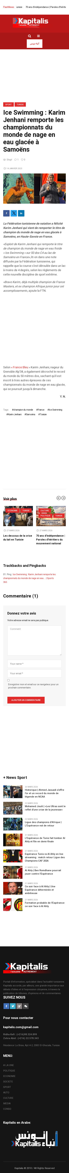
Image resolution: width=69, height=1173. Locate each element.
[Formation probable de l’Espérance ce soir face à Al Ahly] (12, 908)
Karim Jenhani (14, 414)
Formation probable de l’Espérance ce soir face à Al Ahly (45, 908)
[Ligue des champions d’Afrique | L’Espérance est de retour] (12, 828)
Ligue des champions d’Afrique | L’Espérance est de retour (43, 827)
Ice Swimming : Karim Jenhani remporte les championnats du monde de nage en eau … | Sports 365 (29, 582)
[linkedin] (21, 213)
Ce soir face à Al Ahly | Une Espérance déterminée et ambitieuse (40, 894)
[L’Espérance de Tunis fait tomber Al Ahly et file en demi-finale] (12, 843)
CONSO (7, 1113)
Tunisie (20, 104)
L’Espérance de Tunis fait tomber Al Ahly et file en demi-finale (45, 843)
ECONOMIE (12, 510)
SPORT (8, 104)
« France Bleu (19, 367)
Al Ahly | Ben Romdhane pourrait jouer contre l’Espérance (43, 876)
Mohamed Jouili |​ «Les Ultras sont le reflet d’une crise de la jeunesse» (45, 812)
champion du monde (23, 410)
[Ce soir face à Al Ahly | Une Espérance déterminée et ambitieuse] (12, 892)
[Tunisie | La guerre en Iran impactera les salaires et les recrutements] (18, 516)
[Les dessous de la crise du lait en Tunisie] (51, 516)
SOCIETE (8, 1085)
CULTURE (8, 1102)
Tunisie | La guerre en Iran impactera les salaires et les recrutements (16, 541)
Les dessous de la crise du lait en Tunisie (50, 538)
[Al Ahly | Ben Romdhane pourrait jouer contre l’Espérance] (12, 876)
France (41, 410)
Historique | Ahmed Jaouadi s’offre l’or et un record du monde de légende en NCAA (44, 797)
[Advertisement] (34, 330)
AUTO (6, 1096)
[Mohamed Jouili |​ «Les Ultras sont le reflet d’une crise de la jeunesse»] (12, 812)
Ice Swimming (55, 410)
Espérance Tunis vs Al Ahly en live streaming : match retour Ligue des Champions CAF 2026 (45, 861)
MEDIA (7, 1107)
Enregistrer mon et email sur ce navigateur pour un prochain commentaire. (33, 690)
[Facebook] (6, 213)
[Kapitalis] (34, 22)
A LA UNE (8, 1069)
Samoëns (30, 414)
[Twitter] (14, 213)
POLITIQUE (9, 1074)
